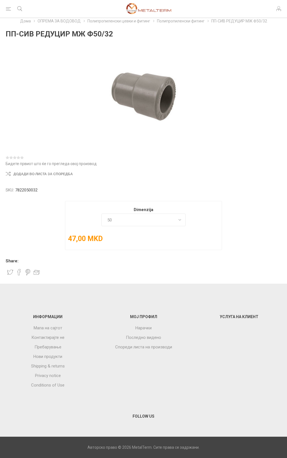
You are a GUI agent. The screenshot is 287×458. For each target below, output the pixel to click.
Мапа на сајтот (48, 327)
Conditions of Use (47, 385)
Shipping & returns (48, 366)
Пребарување (47, 347)
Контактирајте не (47, 337)
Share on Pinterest (28, 272)
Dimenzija (143, 209)
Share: (12, 260)
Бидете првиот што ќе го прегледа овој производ (51, 163)
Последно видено (143, 337)
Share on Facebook (19, 272)
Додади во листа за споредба (43, 174)
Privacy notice (48, 375)
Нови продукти (47, 356)
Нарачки (143, 327)
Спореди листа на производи (143, 347)
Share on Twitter (10, 272)
